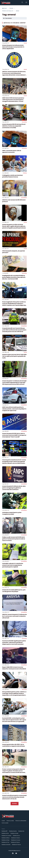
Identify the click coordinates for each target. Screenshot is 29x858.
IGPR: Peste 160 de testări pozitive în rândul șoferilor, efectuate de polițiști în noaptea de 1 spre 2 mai (14, 408)
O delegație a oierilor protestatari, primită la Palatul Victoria (12, 176)
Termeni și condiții (10, 820)
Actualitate (24, 197)
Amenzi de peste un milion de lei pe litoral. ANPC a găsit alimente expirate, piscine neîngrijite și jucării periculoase (14, 226)
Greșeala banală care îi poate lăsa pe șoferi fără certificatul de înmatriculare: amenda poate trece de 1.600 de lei (14, 329)
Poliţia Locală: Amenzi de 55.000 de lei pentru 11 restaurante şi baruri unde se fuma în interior (13, 538)
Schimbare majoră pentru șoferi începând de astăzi (11, 513)
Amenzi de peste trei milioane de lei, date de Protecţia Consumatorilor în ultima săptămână (13, 46)
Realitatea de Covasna (15, 840)
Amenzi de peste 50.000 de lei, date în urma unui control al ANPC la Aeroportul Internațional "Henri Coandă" (14, 435)
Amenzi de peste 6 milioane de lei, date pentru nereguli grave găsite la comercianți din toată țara (14, 487)
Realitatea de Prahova (15, 842)
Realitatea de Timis (5, 842)
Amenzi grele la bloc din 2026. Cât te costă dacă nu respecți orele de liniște (13, 745)
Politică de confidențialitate (20, 820)
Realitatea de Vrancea (16, 844)
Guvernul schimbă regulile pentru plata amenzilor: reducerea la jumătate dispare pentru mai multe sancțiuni (14, 642)
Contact (3, 820)
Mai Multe (14, 803)
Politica (25, 173)
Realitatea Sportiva (13, 831)
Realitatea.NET (4, 831)
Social (25, 43)
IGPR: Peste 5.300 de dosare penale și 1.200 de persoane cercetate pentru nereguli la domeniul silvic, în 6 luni (13, 99)
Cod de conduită (5, 822)
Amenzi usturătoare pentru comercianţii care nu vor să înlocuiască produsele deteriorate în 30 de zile (14, 797)
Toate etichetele (8, 18)
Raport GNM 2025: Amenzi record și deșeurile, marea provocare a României (14, 668)
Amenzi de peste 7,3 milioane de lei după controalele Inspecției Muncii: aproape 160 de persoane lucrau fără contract (14, 382)
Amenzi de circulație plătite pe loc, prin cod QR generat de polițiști (13, 590)
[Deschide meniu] (26, 2)
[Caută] (22, 2)
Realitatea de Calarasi (15, 837)
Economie (24, 122)
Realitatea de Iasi (16, 835)
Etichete (11, 8)
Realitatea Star (21, 831)
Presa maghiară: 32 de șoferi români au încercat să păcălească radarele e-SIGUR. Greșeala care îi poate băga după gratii (14, 304)
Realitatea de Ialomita (6, 844)
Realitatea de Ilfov (5, 833)
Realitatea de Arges (6, 840)
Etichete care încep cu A (7, 10)
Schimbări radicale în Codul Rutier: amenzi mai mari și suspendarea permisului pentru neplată (12, 565)
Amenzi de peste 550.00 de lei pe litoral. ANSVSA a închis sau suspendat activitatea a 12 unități (14, 125)
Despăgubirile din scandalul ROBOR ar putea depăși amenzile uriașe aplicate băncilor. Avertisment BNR (13, 277)
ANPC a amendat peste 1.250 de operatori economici (11, 151)
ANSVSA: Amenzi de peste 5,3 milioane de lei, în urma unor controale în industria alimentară (14, 616)
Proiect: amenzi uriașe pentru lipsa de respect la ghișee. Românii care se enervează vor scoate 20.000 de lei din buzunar (13, 771)
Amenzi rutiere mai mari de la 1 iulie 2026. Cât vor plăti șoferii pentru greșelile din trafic (14, 356)
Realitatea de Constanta (6, 835)
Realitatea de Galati (14, 833)
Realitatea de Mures (6, 837)
